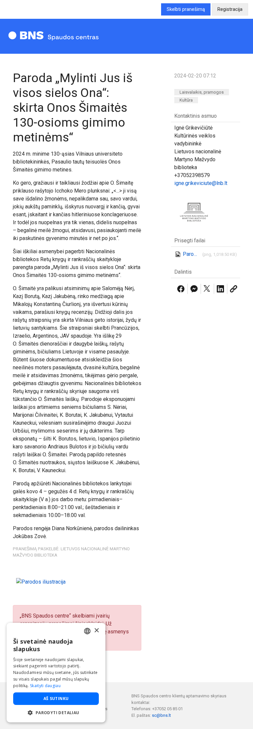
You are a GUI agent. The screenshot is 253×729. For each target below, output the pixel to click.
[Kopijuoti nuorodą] (233, 289)
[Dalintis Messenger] (194, 289)
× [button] (96, 630)
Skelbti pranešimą (186, 9)
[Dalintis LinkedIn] (220, 289)
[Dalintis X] (207, 289)
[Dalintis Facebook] (180, 289)
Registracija (229, 9)
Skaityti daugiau (45, 685)
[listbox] (87, 631)
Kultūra (186, 100)
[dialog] (56, 672)
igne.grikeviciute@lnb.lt (200, 183)
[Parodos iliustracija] (41, 581)
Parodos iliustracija (191, 254)
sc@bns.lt (161, 715)
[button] (56, 712)
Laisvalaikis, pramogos (202, 92)
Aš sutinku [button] (56, 698)
